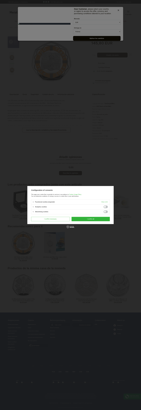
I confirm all (90, 219)
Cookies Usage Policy (75, 194)
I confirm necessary (50, 219)
